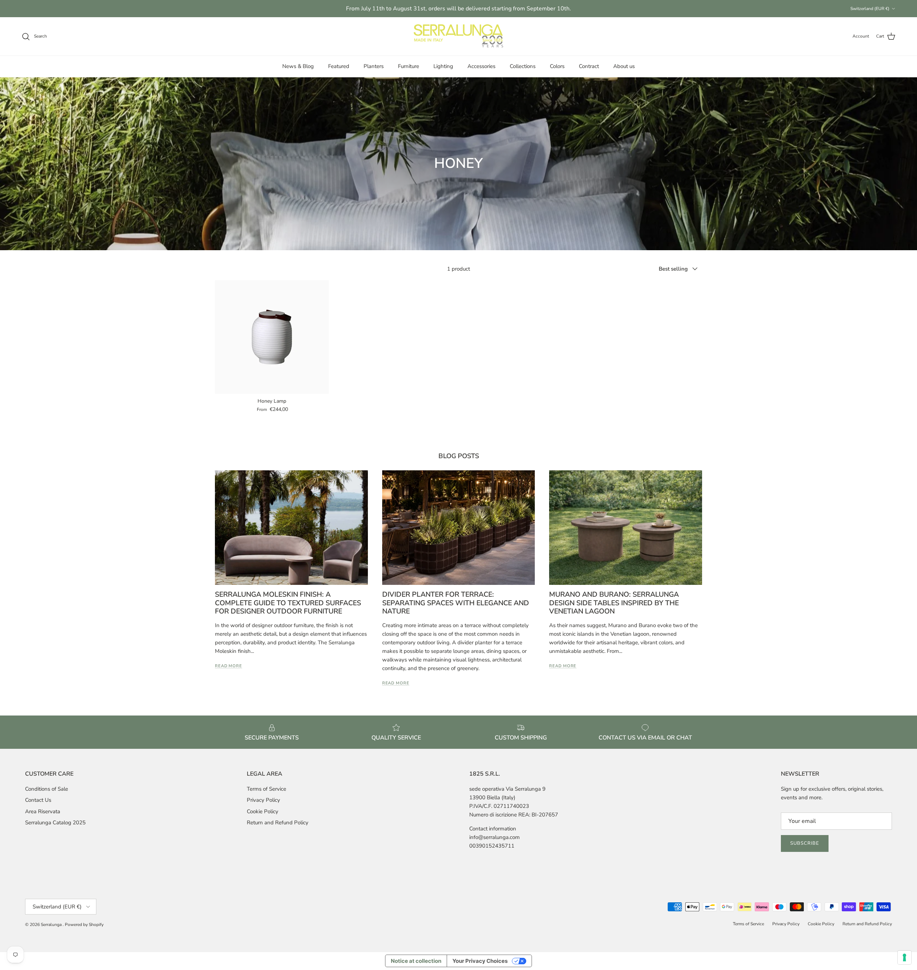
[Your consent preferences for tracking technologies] (904, 957)
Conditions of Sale (46, 788)
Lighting (443, 66)
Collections (523, 66)
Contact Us (38, 800)
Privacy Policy (263, 800)
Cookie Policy (262, 811)
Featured (338, 66)
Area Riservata (42, 811)
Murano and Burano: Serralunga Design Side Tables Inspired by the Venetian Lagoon (614, 603)
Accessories (481, 66)
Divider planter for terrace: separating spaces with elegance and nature (455, 603)
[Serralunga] (458, 36)
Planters (374, 66)
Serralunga (52, 924)
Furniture (408, 66)
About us (624, 66)
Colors (557, 66)
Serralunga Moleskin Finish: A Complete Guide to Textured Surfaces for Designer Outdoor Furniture (288, 603)
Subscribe (804, 843)
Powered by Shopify (84, 924)
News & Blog (298, 66)
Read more (228, 666)
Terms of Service (266, 788)
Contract (589, 66)
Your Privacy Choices (480, 960)
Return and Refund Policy (277, 822)
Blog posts (458, 455)
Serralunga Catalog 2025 (55, 822)
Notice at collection (416, 960)
